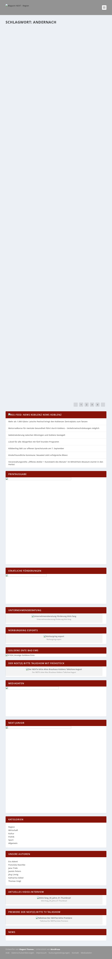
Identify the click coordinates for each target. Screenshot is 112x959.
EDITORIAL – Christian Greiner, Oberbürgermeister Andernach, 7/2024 (52, 126)
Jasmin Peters (14, 871)
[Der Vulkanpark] (50, 89)
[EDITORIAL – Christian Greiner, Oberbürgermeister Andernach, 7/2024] (55, 120)
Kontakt (75, 952)
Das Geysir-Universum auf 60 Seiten (30, 33)
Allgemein (40, 189)
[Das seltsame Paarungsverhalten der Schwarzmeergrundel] (50, 372)
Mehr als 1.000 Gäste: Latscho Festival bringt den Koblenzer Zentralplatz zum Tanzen (48, 421)
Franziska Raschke (16, 864)
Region (57, 37)
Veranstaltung (64, 161)
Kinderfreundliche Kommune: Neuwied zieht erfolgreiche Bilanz (38, 455)
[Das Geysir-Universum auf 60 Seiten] (54, 27)
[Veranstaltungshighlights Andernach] (54, 151)
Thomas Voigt (14, 881)
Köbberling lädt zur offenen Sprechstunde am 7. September (36, 448)
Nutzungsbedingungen (59, 952)
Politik (11, 836)
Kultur (51, 37)
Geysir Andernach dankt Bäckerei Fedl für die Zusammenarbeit (49, 253)
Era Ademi (15, 68)
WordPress (55, 949)
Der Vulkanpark (18, 95)
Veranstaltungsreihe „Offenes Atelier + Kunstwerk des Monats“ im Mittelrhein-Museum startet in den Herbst (55, 463)
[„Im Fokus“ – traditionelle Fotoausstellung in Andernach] (52, 58)
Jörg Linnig (13, 874)
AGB (7, 952)
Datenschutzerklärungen (22, 952)
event (38, 161)
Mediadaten (86, 952)
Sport (50, 227)
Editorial (39, 130)
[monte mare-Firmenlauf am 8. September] (54, 217)
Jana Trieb (13, 868)
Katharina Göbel (17, 37)
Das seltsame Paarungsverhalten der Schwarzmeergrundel (47, 377)
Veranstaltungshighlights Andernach (33, 157)
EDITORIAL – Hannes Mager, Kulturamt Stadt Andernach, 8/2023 (48, 284)
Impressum (41, 952)
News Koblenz (52, 414)
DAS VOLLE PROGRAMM (22, 346)
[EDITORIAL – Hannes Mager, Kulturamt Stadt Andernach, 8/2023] (53, 279)
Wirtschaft (55, 189)
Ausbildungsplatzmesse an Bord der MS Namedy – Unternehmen (49, 315)
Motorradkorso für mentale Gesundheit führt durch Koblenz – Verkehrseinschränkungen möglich (53, 428)
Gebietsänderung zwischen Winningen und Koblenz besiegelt (36, 435)
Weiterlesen (16, 48)
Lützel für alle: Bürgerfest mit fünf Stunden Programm (33, 441)
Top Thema (59, 99)
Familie (39, 37)
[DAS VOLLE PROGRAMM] (41, 341)
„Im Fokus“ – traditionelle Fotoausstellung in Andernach (46, 64)
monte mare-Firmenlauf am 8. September (34, 222)
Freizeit (46, 37)
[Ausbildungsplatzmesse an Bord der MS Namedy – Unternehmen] (50, 310)
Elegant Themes (26, 949)
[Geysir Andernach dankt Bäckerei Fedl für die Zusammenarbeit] (53, 248)
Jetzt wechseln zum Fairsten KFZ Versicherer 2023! (40, 185)
